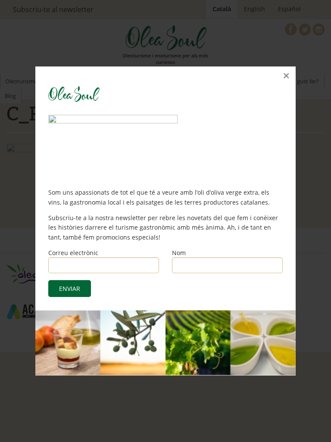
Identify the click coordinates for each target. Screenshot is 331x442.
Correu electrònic (73, 253)
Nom (179, 253)
